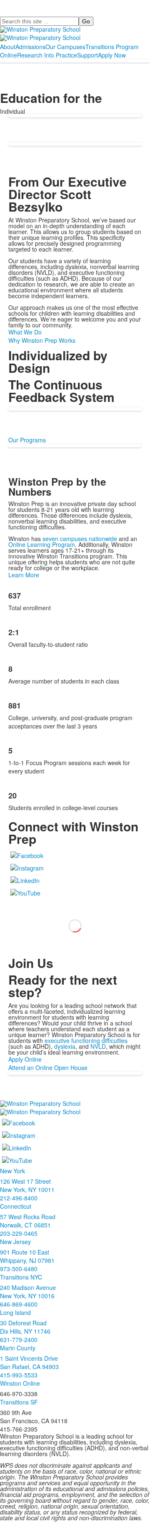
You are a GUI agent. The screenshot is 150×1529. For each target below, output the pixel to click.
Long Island (15, 1312)
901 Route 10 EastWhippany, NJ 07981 (27, 1256)
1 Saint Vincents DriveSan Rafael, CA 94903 (29, 1362)
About (7, 46)
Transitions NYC (21, 1277)
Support (87, 55)
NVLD (98, 1046)
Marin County (17, 1348)
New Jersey (15, 1241)
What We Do (25, 332)
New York (12, 1171)
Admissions (30, 46)
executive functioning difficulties (86, 1040)
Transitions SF (19, 1402)
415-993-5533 (19, 1375)
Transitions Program (112, 46)
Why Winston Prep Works (41, 340)
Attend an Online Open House (48, 1067)
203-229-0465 (19, 1233)
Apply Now (112, 55)
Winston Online (20, 1383)
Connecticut (15, 1206)
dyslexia (64, 1046)
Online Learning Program (41, 544)
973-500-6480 (19, 1269)
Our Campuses (65, 46)
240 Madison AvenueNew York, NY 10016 (28, 1291)
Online (8, 55)
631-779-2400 (19, 1339)
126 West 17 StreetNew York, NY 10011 (27, 1185)
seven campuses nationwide (79, 538)
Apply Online (25, 1059)
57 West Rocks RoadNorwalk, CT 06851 (27, 1220)
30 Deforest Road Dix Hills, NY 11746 (25, 1327)
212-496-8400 (19, 1198)
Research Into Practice (47, 55)
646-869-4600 (19, 1304)
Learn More (23, 575)
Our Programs (27, 440)
